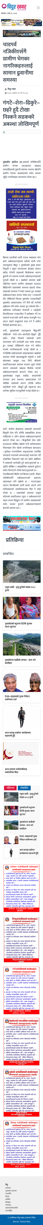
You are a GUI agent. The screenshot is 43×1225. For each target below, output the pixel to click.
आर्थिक (7, 1199)
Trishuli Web (25, 1221)
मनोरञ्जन (8, 1205)
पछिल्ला (10, 788)
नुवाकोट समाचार (11, 1190)
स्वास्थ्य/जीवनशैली (11, 1207)
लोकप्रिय (24, 788)
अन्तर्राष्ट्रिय (8, 1210)
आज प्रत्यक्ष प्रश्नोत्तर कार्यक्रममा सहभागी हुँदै (18, 734)
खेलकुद (8, 1202)
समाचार (8, 1188)
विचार (7, 1196)
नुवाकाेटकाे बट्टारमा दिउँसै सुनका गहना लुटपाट (18, 625)
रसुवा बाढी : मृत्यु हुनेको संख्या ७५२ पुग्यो (20, 588)
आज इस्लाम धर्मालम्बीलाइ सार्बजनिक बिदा (16, 770)
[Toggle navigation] (38, 7)
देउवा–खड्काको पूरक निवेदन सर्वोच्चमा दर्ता (17, 698)
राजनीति (8, 1193)
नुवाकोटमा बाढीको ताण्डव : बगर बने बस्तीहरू (20, 661)
